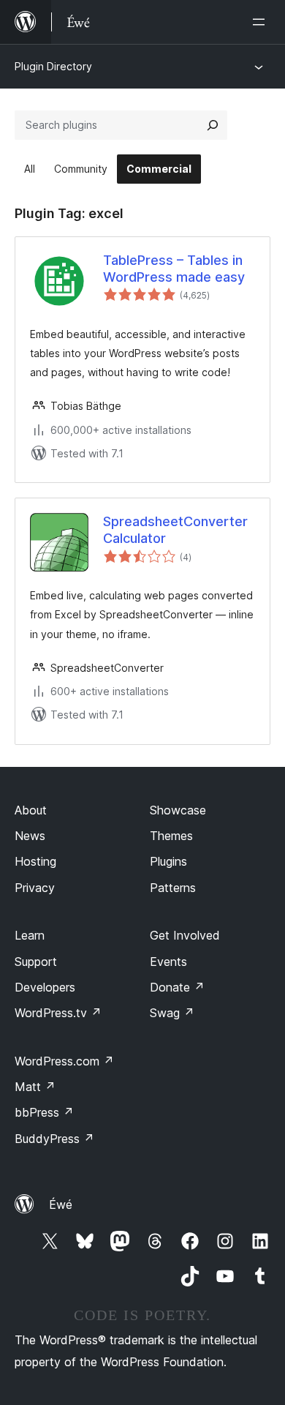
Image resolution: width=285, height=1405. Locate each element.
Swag (172, 1012)
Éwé (60, 1204)
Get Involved (185, 935)
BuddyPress (54, 1138)
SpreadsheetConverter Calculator (175, 530)
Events (168, 961)
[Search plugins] (212, 125)
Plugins (168, 861)
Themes (171, 835)
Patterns (173, 887)
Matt (35, 1086)
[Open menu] (261, 22)
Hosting (35, 861)
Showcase (178, 810)
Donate (177, 987)
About (31, 810)
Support (36, 961)
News (30, 835)
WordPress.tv (58, 1012)
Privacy (35, 887)
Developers (45, 987)
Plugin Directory (53, 66)
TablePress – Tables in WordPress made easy (174, 268)
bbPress (44, 1112)
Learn (30, 935)
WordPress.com (64, 1061)
